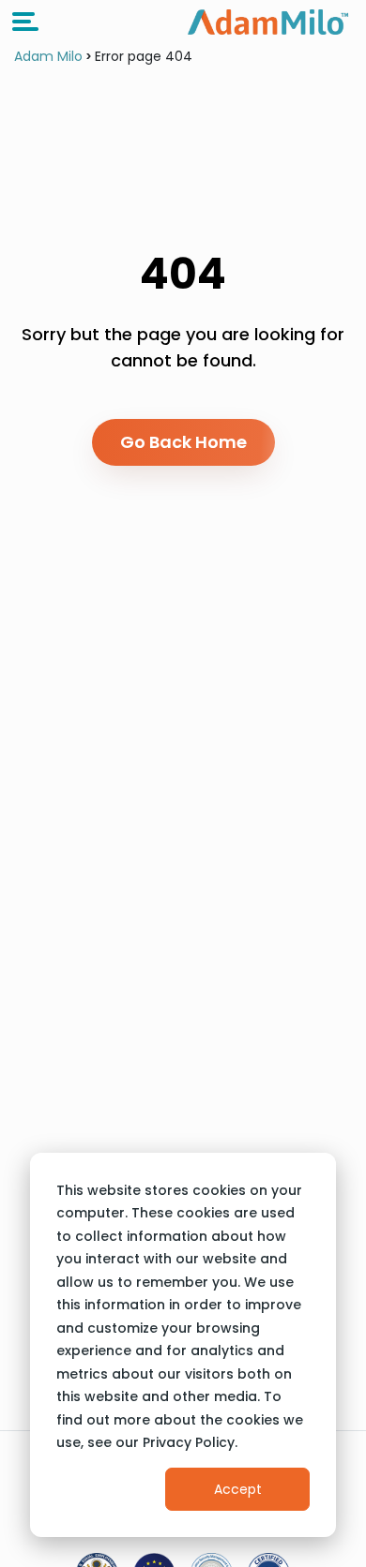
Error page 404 (143, 56)
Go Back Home (183, 442)
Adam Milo (48, 56)
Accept (238, 1489)
